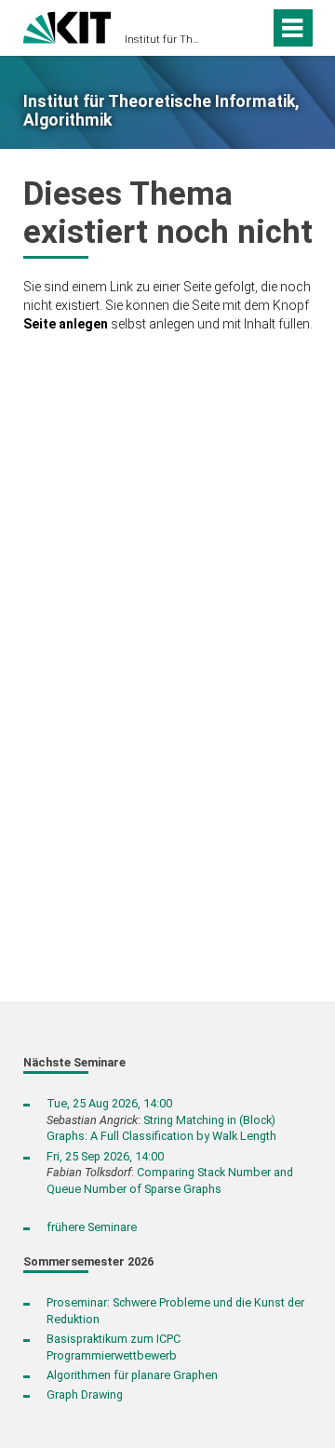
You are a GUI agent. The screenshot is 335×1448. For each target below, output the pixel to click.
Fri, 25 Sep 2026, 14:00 (105, 1156)
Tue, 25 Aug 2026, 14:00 (109, 1103)
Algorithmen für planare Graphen (132, 1375)
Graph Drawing (85, 1394)
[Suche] (227, 28)
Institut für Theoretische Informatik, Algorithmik (162, 40)
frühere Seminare (92, 1227)
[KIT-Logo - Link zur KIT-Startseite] (67, 25)
